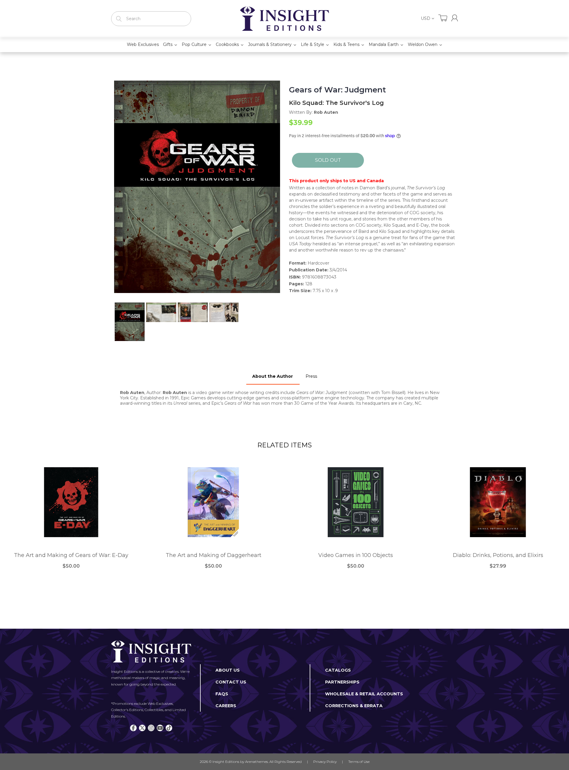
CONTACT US (230, 682)
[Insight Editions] (284, 19)
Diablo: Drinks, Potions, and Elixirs (498, 555)
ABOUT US (227, 670)
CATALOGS (338, 670)
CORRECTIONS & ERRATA (354, 705)
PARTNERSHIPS (342, 682)
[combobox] (151, 19)
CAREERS (225, 705)
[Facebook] (133, 728)
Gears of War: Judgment (337, 90)
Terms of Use (359, 761)
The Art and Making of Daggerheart (213, 555)
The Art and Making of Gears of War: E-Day (71, 555)
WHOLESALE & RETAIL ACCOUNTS (364, 694)
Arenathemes (256, 761)
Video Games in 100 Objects (355, 555)
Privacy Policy (325, 761)
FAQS (221, 694)
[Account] (454, 18)
